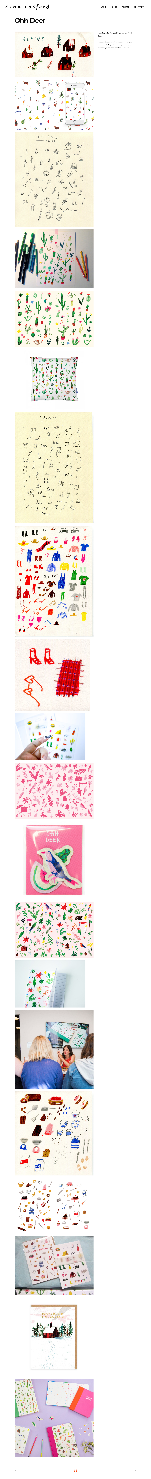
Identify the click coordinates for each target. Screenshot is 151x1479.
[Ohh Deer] (54, 54)
